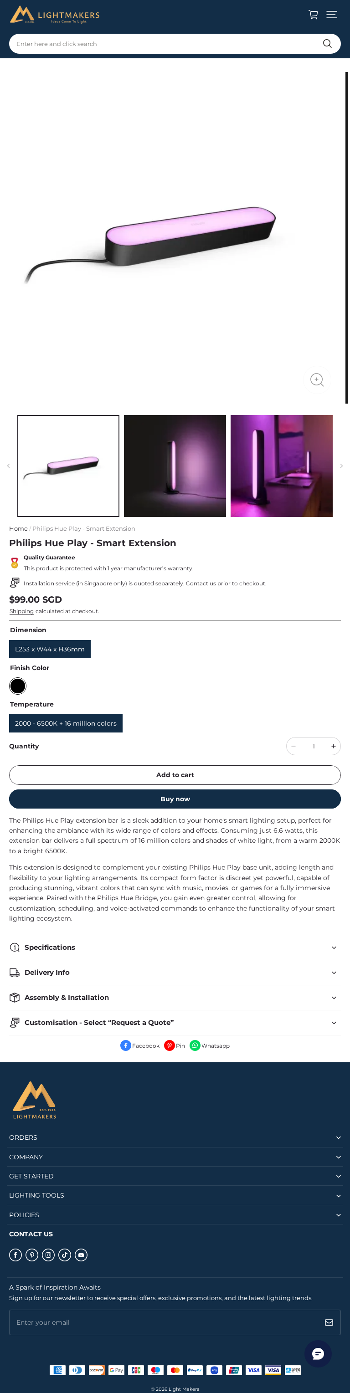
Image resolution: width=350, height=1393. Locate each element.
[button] (332, 14)
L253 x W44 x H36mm (50, 649)
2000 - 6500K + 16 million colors (66, 723)
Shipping (22, 611)
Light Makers (184, 1389)
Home (18, 528)
